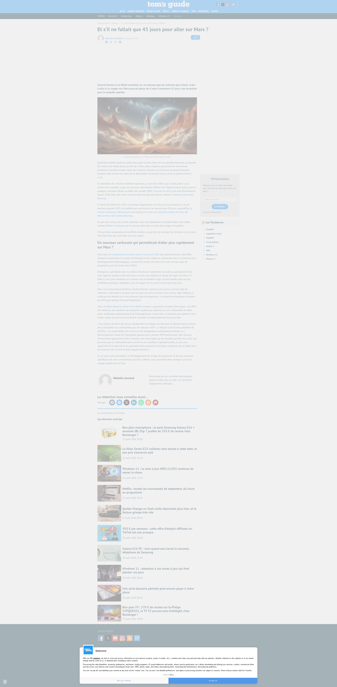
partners (96, 658)
